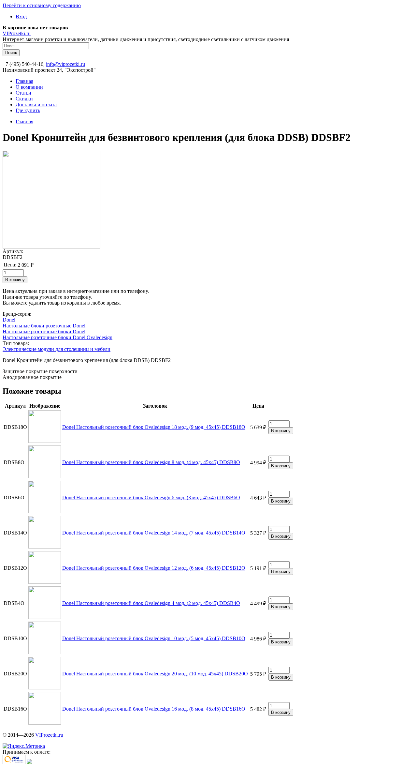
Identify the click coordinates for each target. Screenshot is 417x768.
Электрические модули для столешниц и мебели (56, 349)
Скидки (24, 98)
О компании (29, 87)
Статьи (23, 93)
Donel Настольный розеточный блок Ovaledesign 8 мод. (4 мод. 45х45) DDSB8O (151, 462)
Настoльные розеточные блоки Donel (44, 331)
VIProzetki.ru (17, 33)
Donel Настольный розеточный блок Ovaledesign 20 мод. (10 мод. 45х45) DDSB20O (155, 673)
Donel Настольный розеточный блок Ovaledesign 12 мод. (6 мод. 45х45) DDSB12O (153, 568)
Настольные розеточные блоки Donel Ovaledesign (57, 337)
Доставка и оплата (36, 104)
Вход (21, 16)
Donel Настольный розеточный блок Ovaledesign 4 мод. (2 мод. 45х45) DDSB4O (151, 603)
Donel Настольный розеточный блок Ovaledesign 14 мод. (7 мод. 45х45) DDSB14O (153, 532)
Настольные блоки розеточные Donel (44, 325)
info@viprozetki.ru (65, 64)
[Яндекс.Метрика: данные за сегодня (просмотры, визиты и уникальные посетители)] (24, 746)
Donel (9, 320)
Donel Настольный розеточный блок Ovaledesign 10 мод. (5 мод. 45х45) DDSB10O (153, 638)
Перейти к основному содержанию (42, 5)
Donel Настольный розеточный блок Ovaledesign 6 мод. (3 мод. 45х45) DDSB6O (151, 497)
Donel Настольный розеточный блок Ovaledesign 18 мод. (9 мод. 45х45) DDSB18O (153, 427)
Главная (24, 81)
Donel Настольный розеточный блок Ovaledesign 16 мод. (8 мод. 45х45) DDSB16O (153, 709)
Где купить (28, 110)
